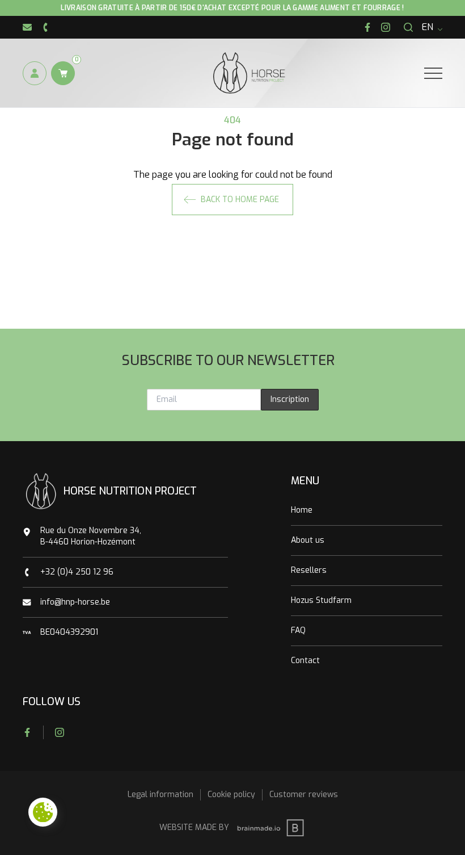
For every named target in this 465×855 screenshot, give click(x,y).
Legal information (160, 794)
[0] (63, 73)
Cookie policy (231, 794)
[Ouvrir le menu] (433, 73)
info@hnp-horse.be (75, 602)
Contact (305, 660)
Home (301, 510)
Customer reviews (303, 794)
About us (307, 540)
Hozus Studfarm (321, 600)
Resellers (309, 570)
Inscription (289, 399)
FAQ (298, 630)
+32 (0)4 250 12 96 (76, 572)
